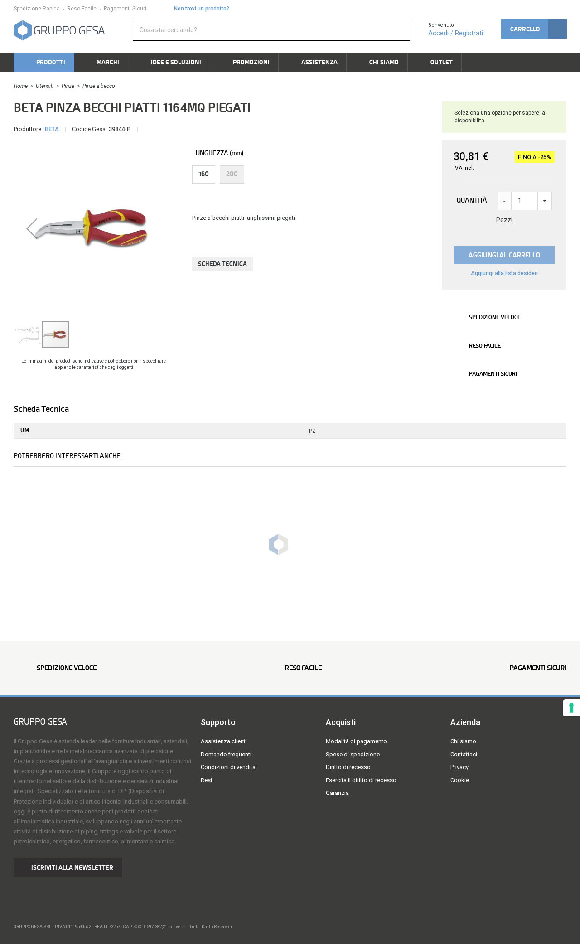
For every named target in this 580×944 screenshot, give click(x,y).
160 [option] (203, 174)
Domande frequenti (226, 754)
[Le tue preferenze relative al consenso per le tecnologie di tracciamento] (571, 707)
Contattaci (463, 754)
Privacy (459, 767)
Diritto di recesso (348, 767)
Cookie (459, 780)
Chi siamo (463, 741)
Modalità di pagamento (356, 741)
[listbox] (308, 174)
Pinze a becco (98, 86)
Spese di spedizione (353, 754)
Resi (206, 780)
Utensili (44, 86)
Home (21, 86)
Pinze (68, 86)
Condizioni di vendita (228, 767)
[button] (533, 29)
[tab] (50, 409)
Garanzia (337, 792)
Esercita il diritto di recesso (361, 780)
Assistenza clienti (224, 741)
